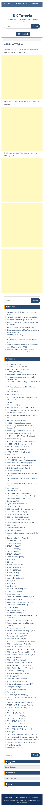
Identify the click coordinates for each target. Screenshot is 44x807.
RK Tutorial (23, 16)
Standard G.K (14, 540)
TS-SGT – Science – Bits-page (17, 708)
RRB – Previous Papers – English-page (20, 652)
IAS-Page (10, 559)
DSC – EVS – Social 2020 (15, 512)
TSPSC (9, 710)
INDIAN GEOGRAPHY (14, 567)
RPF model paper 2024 (15, 639)
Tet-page (10, 692)
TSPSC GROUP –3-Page (15, 721)
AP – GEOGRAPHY (13, 394)
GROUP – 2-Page (13, 554)
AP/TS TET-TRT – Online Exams (18, 452)
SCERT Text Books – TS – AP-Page (19, 668)
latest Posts (11, 594)
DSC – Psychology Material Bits (18, 514)
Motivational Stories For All (16, 605)
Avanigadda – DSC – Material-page (19, 463)
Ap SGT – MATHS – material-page (18, 444)
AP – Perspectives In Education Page (19, 407)
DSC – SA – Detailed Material (17, 517)
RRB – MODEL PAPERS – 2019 (17, 647)
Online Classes (12, 607)
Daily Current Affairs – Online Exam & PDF (21, 483)
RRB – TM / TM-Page (14, 657)
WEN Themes (22, 803)
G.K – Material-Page (14, 530)
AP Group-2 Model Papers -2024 (18, 433)
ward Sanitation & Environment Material (20, 737)
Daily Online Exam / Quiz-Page (17, 493)
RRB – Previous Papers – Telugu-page (20, 655)
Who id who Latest (13, 745)
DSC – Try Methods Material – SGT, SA (20, 522)
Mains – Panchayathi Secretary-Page (19, 597)
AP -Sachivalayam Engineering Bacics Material (23, 415)
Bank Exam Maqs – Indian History (18, 465)
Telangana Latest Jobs (14, 687)
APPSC (9, 455)
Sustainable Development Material (19, 684)
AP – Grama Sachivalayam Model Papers (21, 397)
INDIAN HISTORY (13, 570)
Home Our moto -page (15, 557)
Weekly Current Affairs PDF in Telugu (19, 742)
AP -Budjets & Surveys (14, 413)
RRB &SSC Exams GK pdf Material (18, 663)
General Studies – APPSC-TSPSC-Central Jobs (22, 533)
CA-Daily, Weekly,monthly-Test (17, 468)
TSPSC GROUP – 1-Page (15, 716)
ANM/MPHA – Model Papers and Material (21, 374)
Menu (25, 34)
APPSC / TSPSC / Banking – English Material (25, 382)
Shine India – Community (15, 671)
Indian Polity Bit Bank (14, 578)
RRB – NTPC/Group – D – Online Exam (20, 649)
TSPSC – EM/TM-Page (14, 713)
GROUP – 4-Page (13, 551)
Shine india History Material (16, 673)
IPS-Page (10, 581)
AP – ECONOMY (12, 392)
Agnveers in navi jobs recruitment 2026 (20, 327)
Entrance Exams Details (15, 528)
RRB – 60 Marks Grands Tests (17, 644)
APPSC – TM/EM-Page (14, 457)
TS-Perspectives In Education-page (19, 702)
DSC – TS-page (12, 525)
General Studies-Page (14, 543)
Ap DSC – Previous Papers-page (18, 423)
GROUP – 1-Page (13, 546)
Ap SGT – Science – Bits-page (17, 447)
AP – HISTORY (12, 405)
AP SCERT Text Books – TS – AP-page (20, 441)
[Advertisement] (22, 77)
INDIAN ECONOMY (13, 565)
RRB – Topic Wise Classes (16, 660)
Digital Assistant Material (15, 504)
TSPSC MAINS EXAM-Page (16, 726)
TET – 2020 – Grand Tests (16, 689)
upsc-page (10, 732)
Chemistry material (13, 471)
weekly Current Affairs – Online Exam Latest (22, 740)
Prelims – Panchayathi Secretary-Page (20, 631)
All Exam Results (12, 364)
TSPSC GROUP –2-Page (15, 718)
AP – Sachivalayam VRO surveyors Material (22, 410)
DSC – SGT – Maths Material (17, 520)
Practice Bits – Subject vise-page (18, 620)
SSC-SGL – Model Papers (15, 681)
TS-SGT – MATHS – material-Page (18, 705)
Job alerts (10, 586)
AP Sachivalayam (13, 439)
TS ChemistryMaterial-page (16, 695)
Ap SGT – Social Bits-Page (16, 449)
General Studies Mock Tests (16, 538)
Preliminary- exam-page (15, 628)
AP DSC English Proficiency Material (19, 431)
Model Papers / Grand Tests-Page (18, 602)
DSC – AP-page (12, 506)
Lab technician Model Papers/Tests (22, 496)
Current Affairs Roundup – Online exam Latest (23, 478)
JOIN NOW (34, 3)
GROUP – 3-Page (13, 549)
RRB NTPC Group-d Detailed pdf (18, 665)
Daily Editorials (12, 488)
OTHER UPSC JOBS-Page (15, 610)
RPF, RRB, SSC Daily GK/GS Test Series (20, 641)
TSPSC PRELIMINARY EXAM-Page (18, 729)
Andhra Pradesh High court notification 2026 (22, 317)
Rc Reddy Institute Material (16, 633)
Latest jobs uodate (13, 591)
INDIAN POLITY (12, 573)
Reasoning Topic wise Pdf (16, 636)
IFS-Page (10, 562)
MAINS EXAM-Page (13, 599)
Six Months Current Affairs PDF (17, 679)
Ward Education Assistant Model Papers (20, 734)
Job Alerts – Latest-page (15, 589)
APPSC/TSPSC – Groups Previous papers (21, 460)
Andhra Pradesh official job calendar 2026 (21, 320)
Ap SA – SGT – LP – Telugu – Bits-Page (20, 436)
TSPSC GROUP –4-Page (15, 724)
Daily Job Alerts (12, 491)
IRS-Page (10, 583)
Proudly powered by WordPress (15, 800)
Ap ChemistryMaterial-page (16, 420)
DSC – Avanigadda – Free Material (18, 509)
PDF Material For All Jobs (15, 613)
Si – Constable (12, 676)
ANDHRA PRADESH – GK (15, 367)
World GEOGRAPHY (13, 748)
